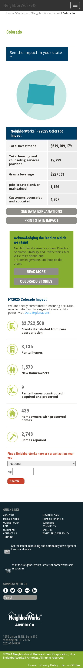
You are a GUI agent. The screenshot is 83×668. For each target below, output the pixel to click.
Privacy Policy (49, 665)
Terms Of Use (70, 665)
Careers (47, 529)
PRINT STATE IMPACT (41, 220)
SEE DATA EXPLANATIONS (41, 211)
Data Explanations (37, 313)
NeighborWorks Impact (46, 13)
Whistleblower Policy (56, 533)
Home (10, 13)
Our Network (11, 522)
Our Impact (23, 13)
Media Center (11, 519)
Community (49, 526)
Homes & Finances (53, 519)
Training (8, 537)
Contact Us (10, 533)
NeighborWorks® (19, 5)
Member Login (51, 515)
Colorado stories (36, 281)
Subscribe (48, 522)
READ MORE (36, 271)
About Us (8, 515)
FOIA (5, 526)
